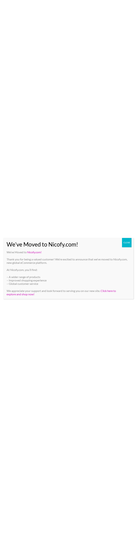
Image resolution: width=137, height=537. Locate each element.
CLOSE (126, 242)
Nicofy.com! (34, 252)
